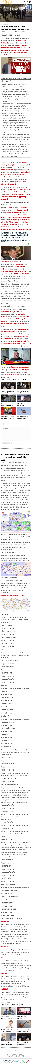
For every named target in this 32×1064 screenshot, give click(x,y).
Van (19, 379)
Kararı (8, 379)
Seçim (14, 379)
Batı (3, 1004)
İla (17, 1004)
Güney (13, 1004)
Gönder (6, 443)
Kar (22, 1004)
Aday (3, 379)
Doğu (8, 1004)
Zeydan (24, 379)
